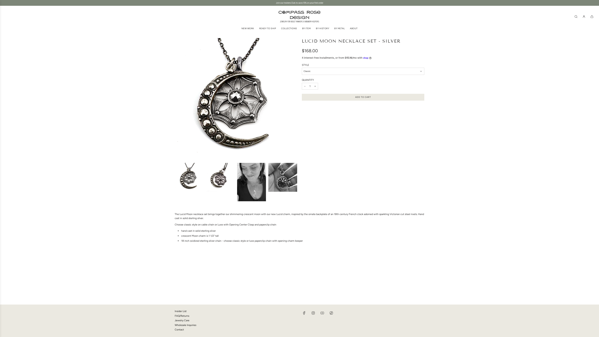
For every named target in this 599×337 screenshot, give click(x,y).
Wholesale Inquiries (185, 325)
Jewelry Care (182, 320)
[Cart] (592, 17)
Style (305, 64)
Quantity (308, 79)
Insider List (181, 311)
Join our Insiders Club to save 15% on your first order (299, 3)
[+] (315, 86)
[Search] (576, 17)
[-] (305, 86)
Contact (179, 329)
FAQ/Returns (182, 315)
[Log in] (584, 17)
